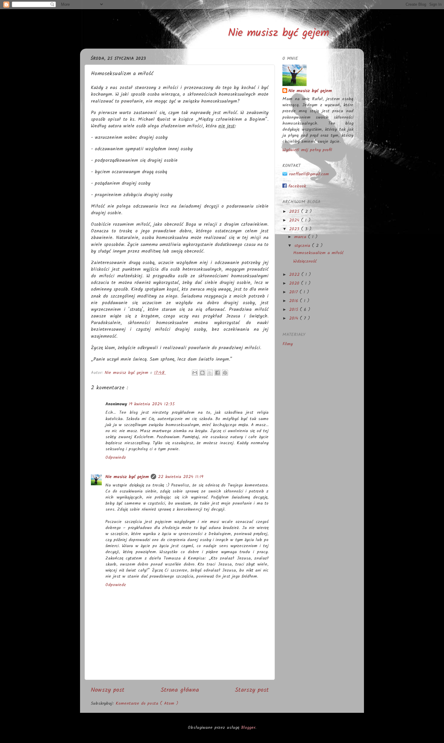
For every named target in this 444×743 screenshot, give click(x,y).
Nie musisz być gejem (278, 33)
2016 (294, 301)
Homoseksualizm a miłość (318, 253)
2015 (294, 309)
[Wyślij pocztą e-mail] (195, 373)
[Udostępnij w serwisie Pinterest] (225, 373)
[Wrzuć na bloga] (202, 373)
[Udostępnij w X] (210, 373)
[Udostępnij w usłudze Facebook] (217, 373)
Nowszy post (107, 690)
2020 (295, 283)
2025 (295, 211)
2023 (295, 229)
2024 (295, 220)
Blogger (248, 727)
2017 (294, 292)
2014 (294, 318)
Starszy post (252, 690)
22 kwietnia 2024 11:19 (180, 477)
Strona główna (179, 690)
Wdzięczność (305, 261)
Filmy (287, 344)
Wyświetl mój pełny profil (307, 150)
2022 (295, 274)
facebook (296, 186)
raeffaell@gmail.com (308, 174)
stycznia (303, 245)
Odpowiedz (115, 457)
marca (301, 237)
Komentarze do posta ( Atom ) (147, 703)
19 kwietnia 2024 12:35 (152, 404)
